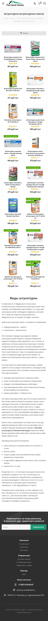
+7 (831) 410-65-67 (25, 584)
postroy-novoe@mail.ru (26, 590)
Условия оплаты (24, 559)
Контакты (24, 550)
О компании (24, 544)
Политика (24, 547)
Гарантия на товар (24, 565)
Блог (24, 574)
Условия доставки (24, 562)
